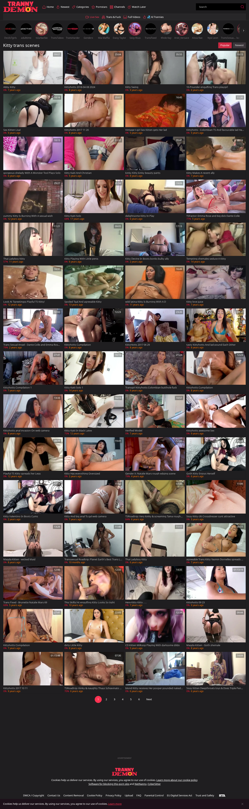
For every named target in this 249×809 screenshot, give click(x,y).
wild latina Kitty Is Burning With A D (145, 301)
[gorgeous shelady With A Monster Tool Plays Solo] (33, 157)
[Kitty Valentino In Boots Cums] (33, 501)
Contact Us (53, 795)
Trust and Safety (205, 795)
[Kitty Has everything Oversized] (94, 458)
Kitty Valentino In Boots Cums (20, 516)
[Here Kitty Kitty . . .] (155, 587)
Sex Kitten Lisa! (12, 130)
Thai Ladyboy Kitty (14, 258)
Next (149, 699)
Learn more (115, 803)
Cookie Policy (94, 795)
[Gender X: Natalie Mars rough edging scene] (155, 458)
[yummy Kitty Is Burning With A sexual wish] (33, 200)
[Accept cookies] (242, 803)
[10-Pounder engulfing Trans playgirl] (216, 71)
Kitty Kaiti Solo (72, 216)
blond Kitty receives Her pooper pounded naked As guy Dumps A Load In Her (154, 688)
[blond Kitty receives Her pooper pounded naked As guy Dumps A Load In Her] (155, 672)
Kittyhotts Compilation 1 (17, 387)
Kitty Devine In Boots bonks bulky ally (147, 258)
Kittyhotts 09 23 (195, 602)
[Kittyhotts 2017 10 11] (33, 672)
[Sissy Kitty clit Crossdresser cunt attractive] (216, 501)
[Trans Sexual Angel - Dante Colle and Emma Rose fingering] (33, 329)
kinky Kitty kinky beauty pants (142, 173)
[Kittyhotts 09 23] (216, 587)
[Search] (242, 7)
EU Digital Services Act (179, 795)
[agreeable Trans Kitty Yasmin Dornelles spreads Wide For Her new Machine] (216, 544)
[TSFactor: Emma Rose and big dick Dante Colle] (216, 200)
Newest (239, 45)
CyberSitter (154, 784)
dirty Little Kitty (73, 645)
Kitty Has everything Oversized (82, 473)
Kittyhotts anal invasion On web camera (26, 430)
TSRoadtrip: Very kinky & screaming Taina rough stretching (153, 516)
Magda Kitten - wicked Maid (19, 559)
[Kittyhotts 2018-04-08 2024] (94, 71)
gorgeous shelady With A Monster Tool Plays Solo (31, 173)
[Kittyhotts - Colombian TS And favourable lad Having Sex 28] (216, 114)
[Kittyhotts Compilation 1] (33, 372)
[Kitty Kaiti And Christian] (94, 157)
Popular (225, 45)
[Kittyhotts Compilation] (33, 629)
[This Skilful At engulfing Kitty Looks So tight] (94, 587)
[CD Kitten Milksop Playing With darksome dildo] (155, 629)
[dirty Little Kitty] (94, 629)
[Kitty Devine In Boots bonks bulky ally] (155, 243)
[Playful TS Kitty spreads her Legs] (33, 458)
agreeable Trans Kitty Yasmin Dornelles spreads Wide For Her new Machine (215, 559)
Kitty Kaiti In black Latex (78, 430)
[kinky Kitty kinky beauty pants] (155, 157)
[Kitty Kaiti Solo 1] (94, 372)
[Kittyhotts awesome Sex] (216, 415)
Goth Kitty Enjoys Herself (200, 473)
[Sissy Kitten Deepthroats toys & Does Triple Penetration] (216, 672)
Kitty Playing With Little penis (81, 258)
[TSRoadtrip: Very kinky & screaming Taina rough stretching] (155, 501)
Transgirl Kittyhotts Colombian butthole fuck (151, 387)
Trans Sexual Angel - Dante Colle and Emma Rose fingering (32, 344)
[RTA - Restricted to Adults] (222, 795)
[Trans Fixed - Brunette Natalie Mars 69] (33, 587)
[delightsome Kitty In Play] (155, 200)
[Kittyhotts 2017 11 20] (94, 114)
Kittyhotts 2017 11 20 (76, 130)
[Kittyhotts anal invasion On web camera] (33, 415)
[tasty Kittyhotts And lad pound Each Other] (216, 329)
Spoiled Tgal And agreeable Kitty (83, 301)
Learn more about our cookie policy (177, 780)
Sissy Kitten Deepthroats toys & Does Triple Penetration (214, 688)
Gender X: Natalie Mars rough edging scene (150, 473)
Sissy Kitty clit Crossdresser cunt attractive (210, 516)
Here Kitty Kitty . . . (135, 602)
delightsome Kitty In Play (139, 216)
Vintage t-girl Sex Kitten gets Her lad (146, 130)
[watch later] (8, 55)
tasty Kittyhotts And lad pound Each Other (211, 344)
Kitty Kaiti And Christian (78, 173)
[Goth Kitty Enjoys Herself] (216, 458)
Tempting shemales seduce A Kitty (206, 258)
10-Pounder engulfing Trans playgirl (207, 87)
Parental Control (154, 795)
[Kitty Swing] (155, 71)
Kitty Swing (131, 87)
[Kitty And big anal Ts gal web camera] (94, 501)
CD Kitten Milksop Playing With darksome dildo (152, 645)
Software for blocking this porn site (109, 784)
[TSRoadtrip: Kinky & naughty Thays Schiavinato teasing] (94, 672)
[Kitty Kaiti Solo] (94, 200)
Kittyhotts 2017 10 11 (15, 688)
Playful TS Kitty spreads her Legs (22, 473)
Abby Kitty (9, 87)
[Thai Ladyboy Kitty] (33, 243)
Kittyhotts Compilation (16, 645)
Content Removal (73, 795)
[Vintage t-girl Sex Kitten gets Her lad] (155, 114)
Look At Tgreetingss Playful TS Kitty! (24, 301)
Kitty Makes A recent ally (200, 173)
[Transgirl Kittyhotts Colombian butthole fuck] (155, 372)
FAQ (138, 795)
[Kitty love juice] (216, 286)
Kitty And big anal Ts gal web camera (85, 516)
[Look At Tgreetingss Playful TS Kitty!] (33, 286)
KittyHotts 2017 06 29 (137, 344)
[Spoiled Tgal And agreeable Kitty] (94, 286)
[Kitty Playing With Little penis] (94, 243)
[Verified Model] (155, 415)
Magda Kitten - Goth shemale (203, 645)
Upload (129, 795)
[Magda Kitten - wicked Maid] (33, 544)
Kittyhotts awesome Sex (200, 430)
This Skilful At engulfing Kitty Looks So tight (89, 602)
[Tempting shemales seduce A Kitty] (216, 243)
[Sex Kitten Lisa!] (33, 114)
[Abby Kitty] (33, 71)
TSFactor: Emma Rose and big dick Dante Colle (213, 216)
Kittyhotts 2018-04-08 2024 (79, 87)
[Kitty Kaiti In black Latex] (94, 415)
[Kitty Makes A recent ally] (216, 157)
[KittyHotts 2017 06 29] (155, 329)
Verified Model (133, 430)
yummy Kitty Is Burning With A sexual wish (28, 216)
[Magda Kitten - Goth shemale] (216, 629)
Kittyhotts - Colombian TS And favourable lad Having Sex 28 (215, 130)
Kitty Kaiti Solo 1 (73, 387)
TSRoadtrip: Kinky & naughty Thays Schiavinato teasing (93, 688)
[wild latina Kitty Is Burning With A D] (155, 286)
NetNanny (140, 784)
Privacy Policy (113, 795)
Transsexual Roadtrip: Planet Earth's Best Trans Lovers (93, 559)
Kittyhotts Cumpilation (77, 344)
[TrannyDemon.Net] (20, 7)
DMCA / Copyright (33, 795)
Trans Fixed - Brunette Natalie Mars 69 (25, 602)
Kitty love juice (194, 301)
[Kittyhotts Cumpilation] (94, 329)
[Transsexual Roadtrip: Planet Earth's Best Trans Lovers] (94, 544)
